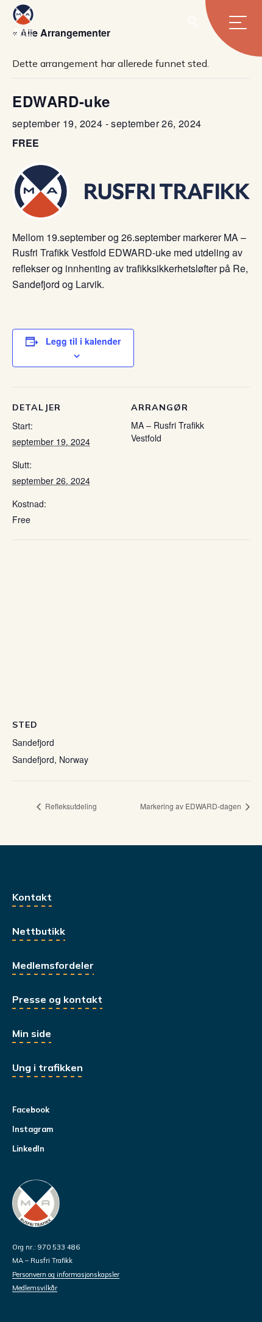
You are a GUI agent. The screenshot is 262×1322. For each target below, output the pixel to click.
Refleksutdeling (70, 806)
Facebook (30, 1109)
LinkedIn (28, 1148)
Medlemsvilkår (34, 1288)
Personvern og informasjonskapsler (65, 1274)
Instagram (32, 1129)
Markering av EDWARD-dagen (191, 806)
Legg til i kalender (83, 341)
